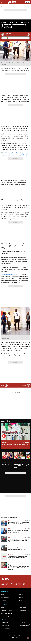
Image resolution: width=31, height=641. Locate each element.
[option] (7, 461)
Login (27, 2)
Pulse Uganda (5, 628)
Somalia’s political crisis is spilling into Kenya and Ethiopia (18, 531)
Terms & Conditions (6, 613)
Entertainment (5, 597)
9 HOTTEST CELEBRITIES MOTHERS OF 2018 (15, 445)
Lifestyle (5, 6)
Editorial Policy (22, 607)
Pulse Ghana (4, 625)
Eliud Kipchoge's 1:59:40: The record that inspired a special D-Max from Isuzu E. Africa (18, 540)
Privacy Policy (5, 616)
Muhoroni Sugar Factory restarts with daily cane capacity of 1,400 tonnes (18, 548)
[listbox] (16, 461)
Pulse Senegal (21, 622)
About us (3, 607)
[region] (15, 461)
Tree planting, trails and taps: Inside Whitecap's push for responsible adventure (17, 557)
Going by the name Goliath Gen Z (11, 274)
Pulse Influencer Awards (22, 611)
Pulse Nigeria (4, 622)
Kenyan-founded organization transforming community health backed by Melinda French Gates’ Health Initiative (18, 567)
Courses (20, 600)
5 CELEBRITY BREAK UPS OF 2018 (7, 463)
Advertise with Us (6, 610)
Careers (20, 597)
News (9, 520)
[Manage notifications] (28, 638)
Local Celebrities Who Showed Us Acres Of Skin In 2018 (18, 465)
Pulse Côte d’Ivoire (23, 625)
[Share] (28, 34)
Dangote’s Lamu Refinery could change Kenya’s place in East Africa (18, 523)
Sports (19, 594)
